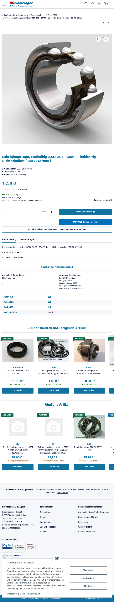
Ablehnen (88, 586)
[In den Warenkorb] (4, 32)
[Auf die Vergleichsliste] (99, 39)
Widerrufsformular (86, 532)
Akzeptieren (88, 570)
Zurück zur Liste (10, 15)
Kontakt (43, 517)
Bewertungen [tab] (27, 239)
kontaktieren (62, 493)
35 (49, 297)
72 (49, 302)
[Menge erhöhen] (52, 212)
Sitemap (44, 532)
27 (49, 307)
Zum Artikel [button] (18, 390)
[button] (87, 4)
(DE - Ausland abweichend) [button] (32, 201)
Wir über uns (45, 522)
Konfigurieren (88, 578)
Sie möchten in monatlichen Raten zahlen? (57, 229)
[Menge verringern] (5, 212)
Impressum (12, 594)
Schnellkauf (45, 512)
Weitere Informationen (76, 229)
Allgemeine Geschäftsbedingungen (93, 512)
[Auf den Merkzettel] (106, 39)
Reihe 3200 (17, 172)
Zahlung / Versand (48, 527)
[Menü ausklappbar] (4, 3)
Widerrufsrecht (85, 527)
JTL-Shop (99, 598)
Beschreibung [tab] (9, 239)
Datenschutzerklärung (17, 583)
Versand (23, 189)
